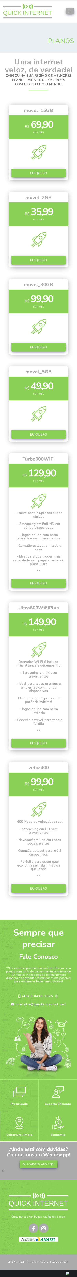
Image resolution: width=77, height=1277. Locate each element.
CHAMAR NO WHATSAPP (39, 1164)
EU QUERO (38, 173)
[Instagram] (43, 1228)
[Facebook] (33, 1228)
